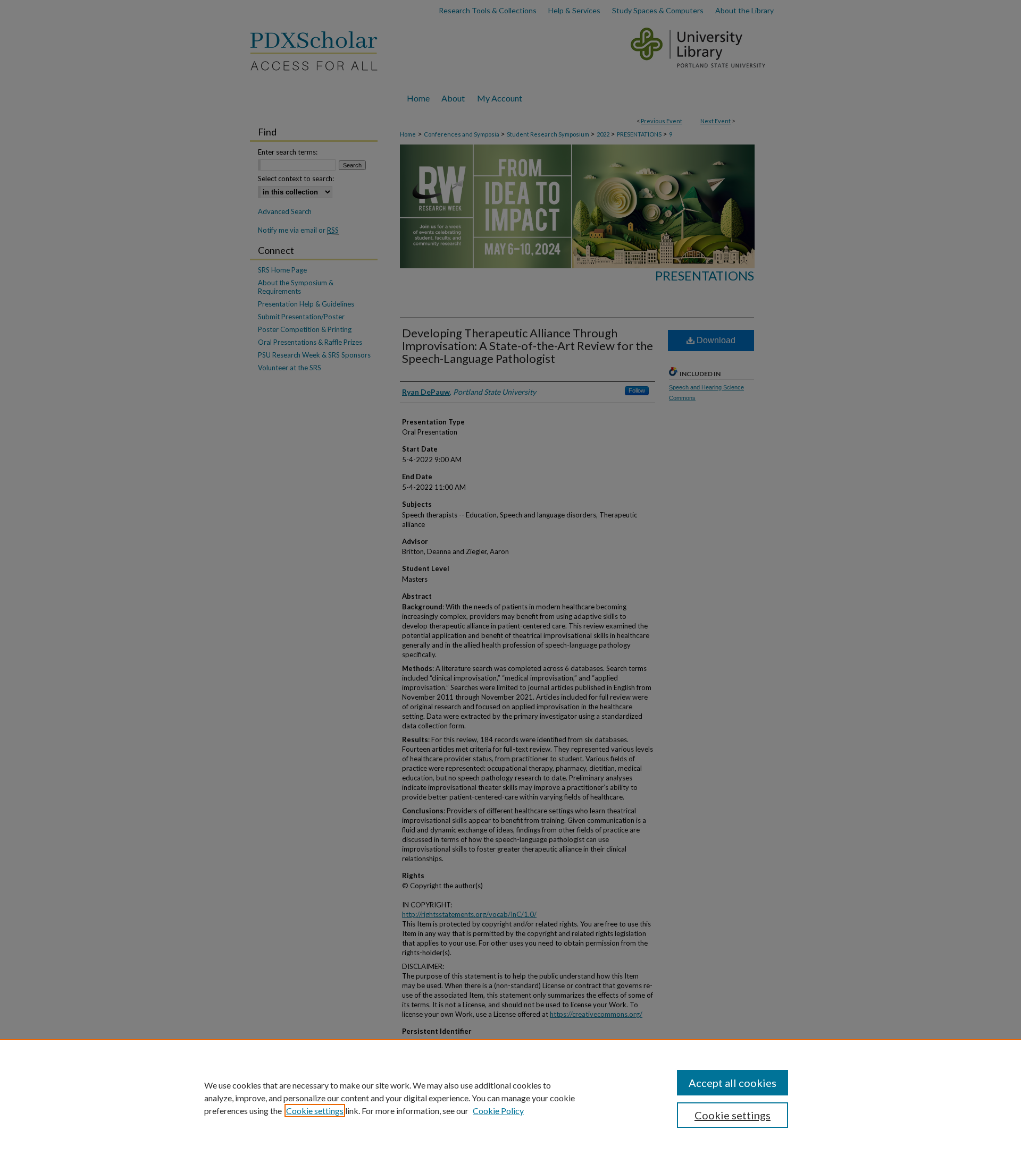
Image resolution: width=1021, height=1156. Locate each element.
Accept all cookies (732, 1082)
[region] (510, 1097)
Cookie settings (315, 1111)
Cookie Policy (498, 1111)
